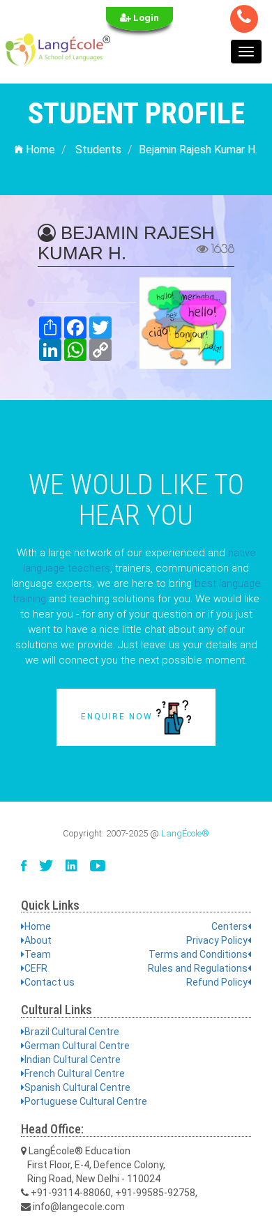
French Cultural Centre (74, 1073)
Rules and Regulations (198, 968)
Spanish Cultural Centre (77, 1087)
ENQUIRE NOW (118, 716)
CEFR (35, 968)
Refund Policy (217, 982)
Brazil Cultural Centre (71, 1031)
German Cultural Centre (77, 1045)
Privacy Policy (217, 940)
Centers (229, 926)
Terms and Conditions (198, 954)
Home (39, 149)
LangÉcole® (185, 833)
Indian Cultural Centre (72, 1059)
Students (98, 149)
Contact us (49, 982)
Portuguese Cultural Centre (85, 1101)
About (38, 940)
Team (37, 954)
